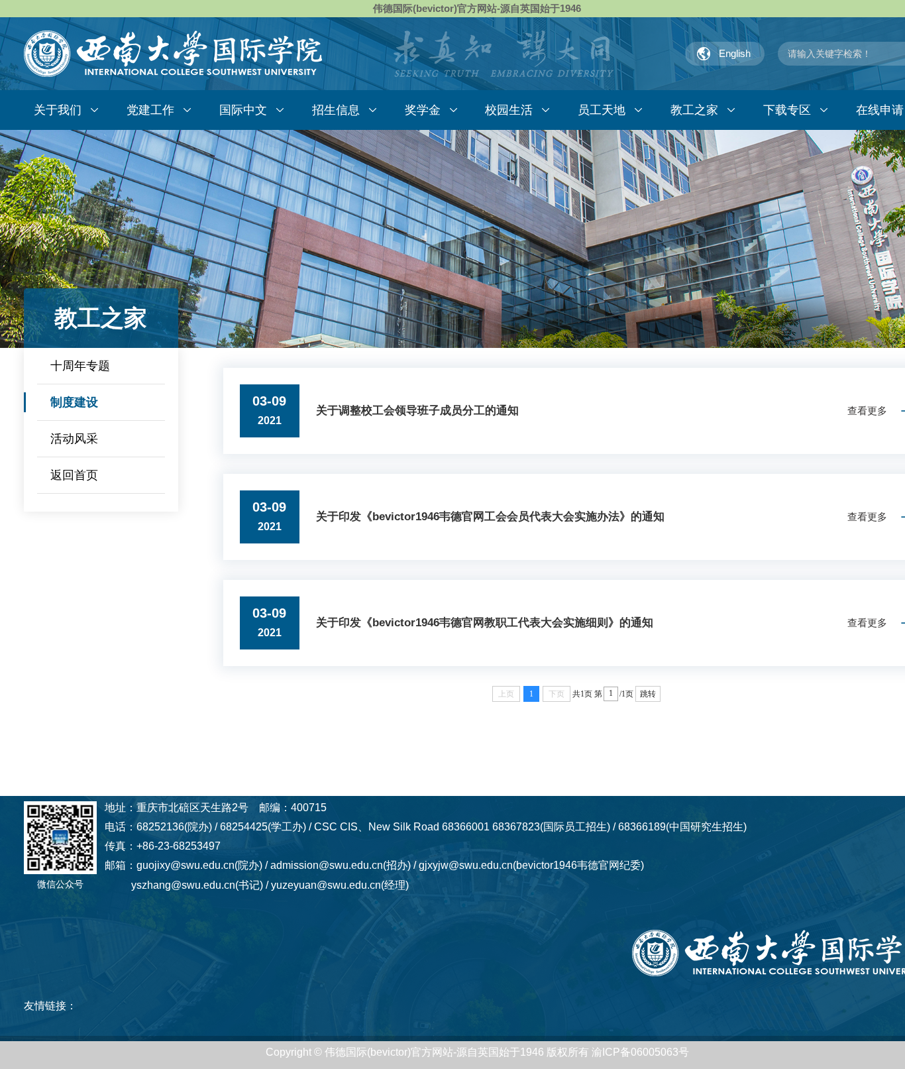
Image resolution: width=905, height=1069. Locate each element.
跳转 (648, 694)
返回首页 (74, 475)
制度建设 (74, 402)
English (735, 53)
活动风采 (74, 438)
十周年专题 (80, 365)
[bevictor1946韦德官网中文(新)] (173, 53)
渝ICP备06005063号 (640, 1052)
